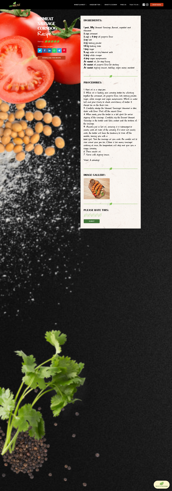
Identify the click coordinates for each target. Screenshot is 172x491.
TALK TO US (133, 5)
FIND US (123, 5)
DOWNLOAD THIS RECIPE (51, 58)
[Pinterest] (64, 50)
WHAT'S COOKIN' (111, 5)
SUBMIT (92, 221)
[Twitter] (40, 50)
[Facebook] (45, 50)
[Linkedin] (49, 50)
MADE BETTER (95, 5)
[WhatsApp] (54, 50)
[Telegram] (59, 50)
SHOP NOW (156, 4)
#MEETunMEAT (79, 5)
